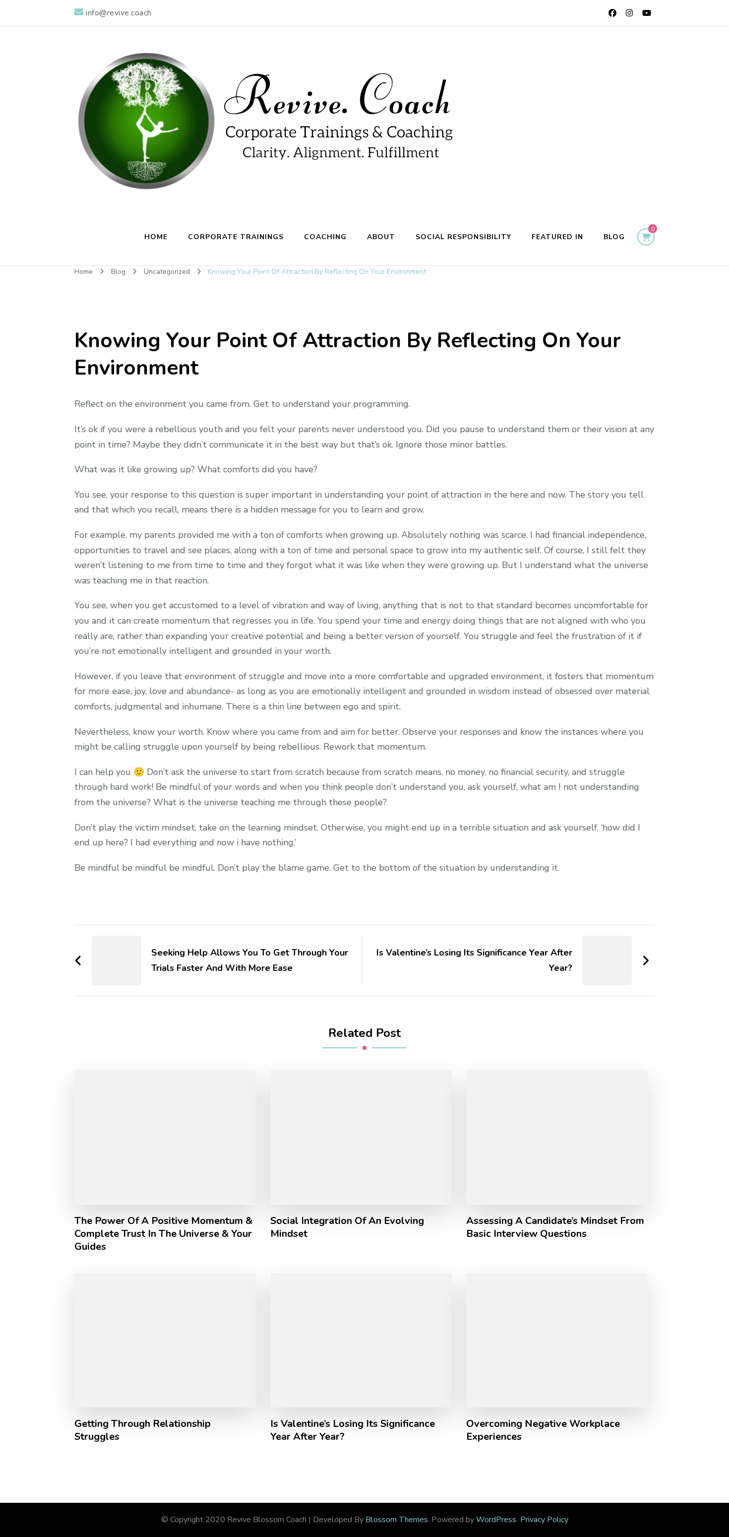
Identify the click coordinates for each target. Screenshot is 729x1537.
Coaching (325, 237)
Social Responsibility (463, 237)
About (381, 237)
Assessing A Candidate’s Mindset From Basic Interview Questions (555, 1227)
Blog (614, 237)
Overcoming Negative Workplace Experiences (543, 1430)
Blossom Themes (396, 1519)
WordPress (496, 1519)
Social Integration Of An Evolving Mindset (347, 1227)
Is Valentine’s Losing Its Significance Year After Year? (352, 1430)
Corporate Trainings (236, 237)
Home (156, 237)
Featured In (557, 237)
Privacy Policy (544, 1519)
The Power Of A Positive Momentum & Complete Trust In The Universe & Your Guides (163, 1234)
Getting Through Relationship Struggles (142, 1430)
